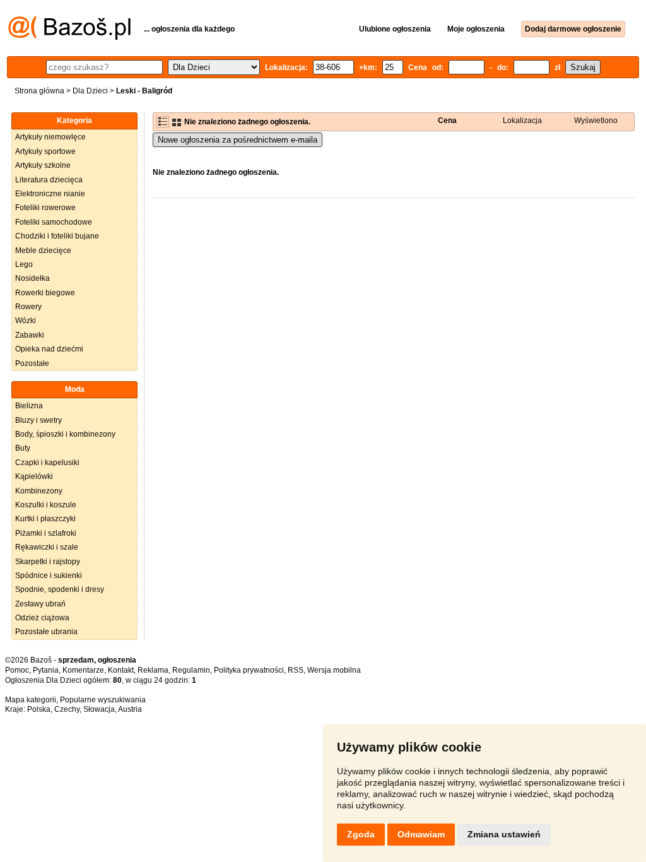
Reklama (153, 670)
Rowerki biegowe (45, 292)
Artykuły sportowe (45, 151)
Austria (130, 709)
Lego (24, 264)
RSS (295, 670)
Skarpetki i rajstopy (47, 561)
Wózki (25, 320)
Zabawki (29, 335)
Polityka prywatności (249, 670)
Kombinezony (38, 491)
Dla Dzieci (90, 90)
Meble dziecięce (43, 250)
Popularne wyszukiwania (103, 699)
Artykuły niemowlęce (50, 137)
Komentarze (83, 670)
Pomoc (17, 670)
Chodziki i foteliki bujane (57, 236)
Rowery (28, 306)
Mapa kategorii (30, 699)
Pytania (46, 670)
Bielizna (29, 405)
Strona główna (39, 90)
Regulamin (191, 670)
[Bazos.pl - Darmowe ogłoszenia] (69, 37)
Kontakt (121, 670)
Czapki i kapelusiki (47, 462)
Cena (447, 120)
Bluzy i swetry (38, 420)
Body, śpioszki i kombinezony (65, 434)
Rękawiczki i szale (46, 547)
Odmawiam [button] (421, 834)
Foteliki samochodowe (53, 222)
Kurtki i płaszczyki (45, 518)
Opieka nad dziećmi (49, 349)
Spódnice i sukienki (48, 575)
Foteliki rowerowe (45, 207)
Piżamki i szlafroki (45, 533)
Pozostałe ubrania (46, 631)
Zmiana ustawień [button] (504, 834)
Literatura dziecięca (49, 179)
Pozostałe (32, 363)
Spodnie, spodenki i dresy (59, 589)
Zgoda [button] (361, 834)
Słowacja (99, 709)
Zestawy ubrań (40, 603)
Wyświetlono (596, 120)
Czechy (66, 709)
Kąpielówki (34, 476)
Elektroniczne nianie (50, 193)
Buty (22, 448)
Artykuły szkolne (43, 165)
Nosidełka (32, 278)
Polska (38, 709)
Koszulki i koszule (45, 504)
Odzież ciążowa (42, 617)
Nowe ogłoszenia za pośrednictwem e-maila (237, 140)
